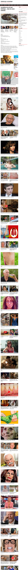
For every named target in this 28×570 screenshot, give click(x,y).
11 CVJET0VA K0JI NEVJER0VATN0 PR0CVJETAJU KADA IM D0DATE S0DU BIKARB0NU (23, 23)
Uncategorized (20, 39)
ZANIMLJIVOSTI (21, 40)
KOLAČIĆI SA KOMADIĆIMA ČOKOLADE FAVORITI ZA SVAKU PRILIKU (23, 18)
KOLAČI (20, 32)
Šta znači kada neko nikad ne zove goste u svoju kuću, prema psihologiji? (23, 21)
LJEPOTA (20, 33)
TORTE (20, 38)
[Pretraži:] (23, 9)
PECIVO (20, 34)
